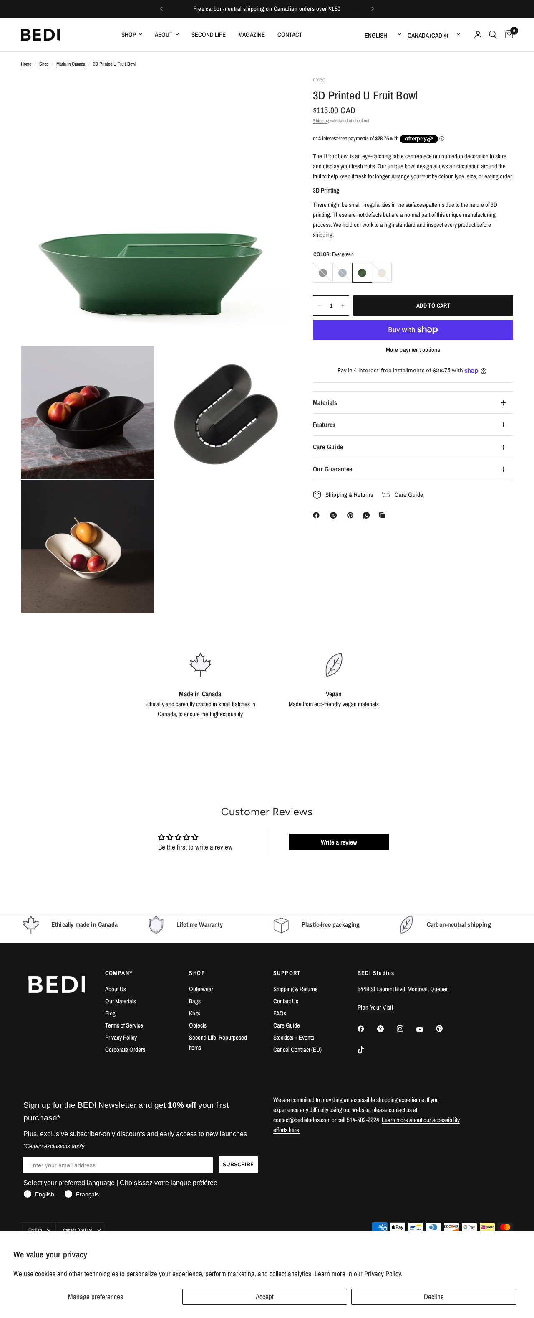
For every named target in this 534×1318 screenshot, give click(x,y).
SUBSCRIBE (238, 1164)
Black (323, 273)
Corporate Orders (125, 1049)
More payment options (413, 349)
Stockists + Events (293, 1037)
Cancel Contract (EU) (297, 1049)
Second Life (208, 34)
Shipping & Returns (295, 989)
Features (324, 424)
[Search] (493, 34)
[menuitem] (132, 34)
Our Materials (120, 1001)
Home (26, 64)
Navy (342, 273)
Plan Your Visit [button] (375, 1007)
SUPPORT (287, 973)
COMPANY (119, 973)
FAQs (279, 1013)
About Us (115, 989)
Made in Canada (70, 64)
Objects (198, 1025)
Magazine (251, 34)
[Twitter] (386, 1029)
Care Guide (328, 446)
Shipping (321, 120)
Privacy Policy (121, 1037)
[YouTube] (425, 1029)
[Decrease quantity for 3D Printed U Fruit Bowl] (319, 305)
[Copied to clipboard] (384, 515)
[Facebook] (318, 515)
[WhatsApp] (368, 515)
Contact (289, 34)
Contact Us (285, 1001)
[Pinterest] (352, 515)
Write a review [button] (339, 842)
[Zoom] (271, 94)
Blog (110, 1013)
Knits (194, 1013)
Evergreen (362, 273)
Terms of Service (124, 1025)
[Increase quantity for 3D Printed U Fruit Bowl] (342, 305)
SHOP (197, 973)
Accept (265, 1296)
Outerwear (201, 989)
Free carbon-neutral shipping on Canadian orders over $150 (267, 9)
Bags (195, 1001)
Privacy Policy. (383, 1273)
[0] (507, 34)
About (164, 34)
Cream (382, 273)
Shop (128, 34)
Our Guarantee (332, 468)
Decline (434, 1296)
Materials (325, 402)
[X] (335, 515)
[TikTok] (367, 1050)
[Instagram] (406, 1029)
